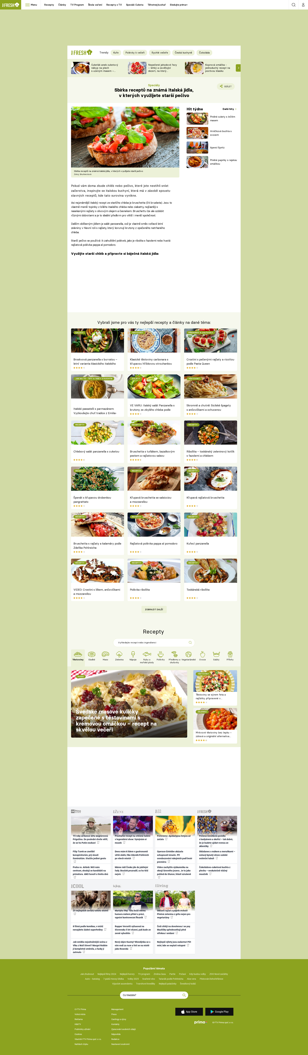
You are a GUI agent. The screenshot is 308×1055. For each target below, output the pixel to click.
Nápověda (115, 1034)
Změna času (160, 974)
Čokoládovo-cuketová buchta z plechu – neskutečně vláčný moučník (214, 870)
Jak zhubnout (87, 974)
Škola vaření (95, 4)
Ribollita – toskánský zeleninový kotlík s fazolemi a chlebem (210, 453)
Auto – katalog (92, 979)
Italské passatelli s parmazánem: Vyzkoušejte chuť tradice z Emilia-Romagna (95, 411)
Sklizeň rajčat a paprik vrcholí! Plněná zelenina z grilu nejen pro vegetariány (173, 914)
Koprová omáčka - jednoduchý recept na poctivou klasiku (217, 67)
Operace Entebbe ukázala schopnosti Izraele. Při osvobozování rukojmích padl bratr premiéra (174, 856)
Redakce (115, 1039)
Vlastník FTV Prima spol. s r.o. (88, 1039)
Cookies (78, 1034)
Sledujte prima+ (178, 4)
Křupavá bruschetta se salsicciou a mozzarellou (150, 499)
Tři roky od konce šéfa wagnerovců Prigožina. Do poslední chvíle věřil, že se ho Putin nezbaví (90, 839)
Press (114, 1014)
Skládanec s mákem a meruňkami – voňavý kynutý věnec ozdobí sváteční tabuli (217, 855)
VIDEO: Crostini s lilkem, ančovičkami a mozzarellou (96, 591)
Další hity (229, 109)
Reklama (79, 1019)
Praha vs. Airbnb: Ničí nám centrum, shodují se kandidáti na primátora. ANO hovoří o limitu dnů (90, 870)
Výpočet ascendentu (122, 983)
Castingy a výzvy (118, 1019)
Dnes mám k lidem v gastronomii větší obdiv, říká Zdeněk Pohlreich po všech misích (132, 855)
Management (117, 1009)
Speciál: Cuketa (134, 4)
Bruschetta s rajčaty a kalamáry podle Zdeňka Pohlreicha (97, 545)
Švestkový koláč (188, 983)
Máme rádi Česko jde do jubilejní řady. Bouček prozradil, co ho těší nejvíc (131, 870)
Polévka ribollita (140, 589)
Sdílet (227, 87)
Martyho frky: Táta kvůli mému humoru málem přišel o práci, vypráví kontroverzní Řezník (130, 914)
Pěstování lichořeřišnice (211, 979)
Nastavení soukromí (120, 1044)
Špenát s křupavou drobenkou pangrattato (92, 499)
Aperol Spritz (217, 147)
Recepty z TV (114, 4)
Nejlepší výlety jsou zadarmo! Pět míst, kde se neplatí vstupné (174, 944)
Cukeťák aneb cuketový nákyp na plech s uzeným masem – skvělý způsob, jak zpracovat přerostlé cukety (104, 72)
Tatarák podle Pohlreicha (171, 979)
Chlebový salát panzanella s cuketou (96, 451)
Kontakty (115, 1024)
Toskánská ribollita (198, 589)
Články (62, 4)
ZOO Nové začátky (219, 974)
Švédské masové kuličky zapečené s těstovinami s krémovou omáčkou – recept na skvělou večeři (116, 720)
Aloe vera (191, 979)
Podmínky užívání (82, 1029)
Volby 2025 (133, 979)
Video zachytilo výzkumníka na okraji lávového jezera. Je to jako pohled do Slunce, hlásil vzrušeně (174, 870)
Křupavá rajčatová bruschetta (205, 497)
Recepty (49, 4)
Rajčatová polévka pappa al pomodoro (153, 543)
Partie (172, 974)
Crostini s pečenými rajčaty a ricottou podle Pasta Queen (210, 361)
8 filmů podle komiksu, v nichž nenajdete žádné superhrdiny (88, 928)
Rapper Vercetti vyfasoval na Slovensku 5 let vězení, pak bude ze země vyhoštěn (133, 930)
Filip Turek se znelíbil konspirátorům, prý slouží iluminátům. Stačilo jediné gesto (89, 855)
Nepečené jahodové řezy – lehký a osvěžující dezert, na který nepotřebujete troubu (162, 69)
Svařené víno (148, 979)
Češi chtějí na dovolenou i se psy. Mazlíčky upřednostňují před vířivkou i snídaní (174, 930)
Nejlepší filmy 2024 (107, 974)
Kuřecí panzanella (198, 543)
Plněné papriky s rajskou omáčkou (223, 162)
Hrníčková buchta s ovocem (221, 133)
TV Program (77, 4)
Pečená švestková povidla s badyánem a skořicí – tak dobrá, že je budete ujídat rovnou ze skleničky (216, 841)
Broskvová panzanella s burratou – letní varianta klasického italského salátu (95, 362)
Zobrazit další (154, 609)
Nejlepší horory (127, 974)
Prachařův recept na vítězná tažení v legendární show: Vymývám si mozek (132, 839)
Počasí (182, 974)
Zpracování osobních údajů (123, 1029)
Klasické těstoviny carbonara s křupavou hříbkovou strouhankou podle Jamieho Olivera (151, 362)
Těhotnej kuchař (157, 4)
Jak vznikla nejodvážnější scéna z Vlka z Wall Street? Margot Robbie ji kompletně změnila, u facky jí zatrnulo (90, 947)
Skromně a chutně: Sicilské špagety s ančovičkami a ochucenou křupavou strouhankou (209, 408)
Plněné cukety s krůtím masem (222, 118)
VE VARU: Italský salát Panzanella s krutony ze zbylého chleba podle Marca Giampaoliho (152, 408)
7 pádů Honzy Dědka (113, 979)
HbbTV (78, 1024)
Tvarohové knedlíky (145, 983)
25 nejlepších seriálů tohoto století (90, 910)
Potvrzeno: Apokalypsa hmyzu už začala (174, 838)
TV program (144, 974)
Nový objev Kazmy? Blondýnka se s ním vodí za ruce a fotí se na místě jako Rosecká (132, 945)
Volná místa (80, 1014)
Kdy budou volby (197, 974)
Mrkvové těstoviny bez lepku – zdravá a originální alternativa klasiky (214, 736)
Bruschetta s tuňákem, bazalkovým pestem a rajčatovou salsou (152, 453)
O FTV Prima (80, 1009)
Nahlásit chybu (81, 1044)
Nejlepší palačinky (167, 983)
